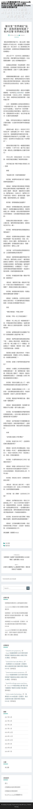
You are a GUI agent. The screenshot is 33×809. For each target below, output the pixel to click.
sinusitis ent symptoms (13, 651)
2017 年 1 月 (8, 728)
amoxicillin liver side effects (14, 661)
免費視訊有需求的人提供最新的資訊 (16, 603)
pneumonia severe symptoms (15, 672)
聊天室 (7, 545)
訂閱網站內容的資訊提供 (12, 787)
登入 (6, 783)
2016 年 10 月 (9, 740)
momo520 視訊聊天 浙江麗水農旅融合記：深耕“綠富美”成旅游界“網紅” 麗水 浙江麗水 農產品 (16, 632)
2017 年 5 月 (8, 717)
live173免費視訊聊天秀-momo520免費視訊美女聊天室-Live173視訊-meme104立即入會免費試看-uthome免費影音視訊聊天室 (16, 2)
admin (22, 35)
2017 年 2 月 (8, 725)
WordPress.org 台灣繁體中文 (13, 795)
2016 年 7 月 (8, 751)
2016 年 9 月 (8, 744)
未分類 (7, 543)
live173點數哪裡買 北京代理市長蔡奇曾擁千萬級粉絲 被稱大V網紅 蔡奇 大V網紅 (16, 655)
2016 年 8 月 (8, 748)
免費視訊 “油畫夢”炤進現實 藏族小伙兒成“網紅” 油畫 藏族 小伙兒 (16, 557)
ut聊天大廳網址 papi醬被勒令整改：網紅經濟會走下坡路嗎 (16, 567)
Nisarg (16, 806)
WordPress (22, 804)
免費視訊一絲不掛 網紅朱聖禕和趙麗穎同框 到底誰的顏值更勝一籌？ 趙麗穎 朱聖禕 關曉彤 (16, 615)
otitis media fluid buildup (13, 694)
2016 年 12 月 (9, 732)
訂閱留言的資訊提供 (11, 791)
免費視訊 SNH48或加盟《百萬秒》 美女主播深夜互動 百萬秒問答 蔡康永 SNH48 (16, 624)
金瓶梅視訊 (20, 92)
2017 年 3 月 (8, 721)
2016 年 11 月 (9, 736)
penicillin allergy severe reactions (16, 683)
